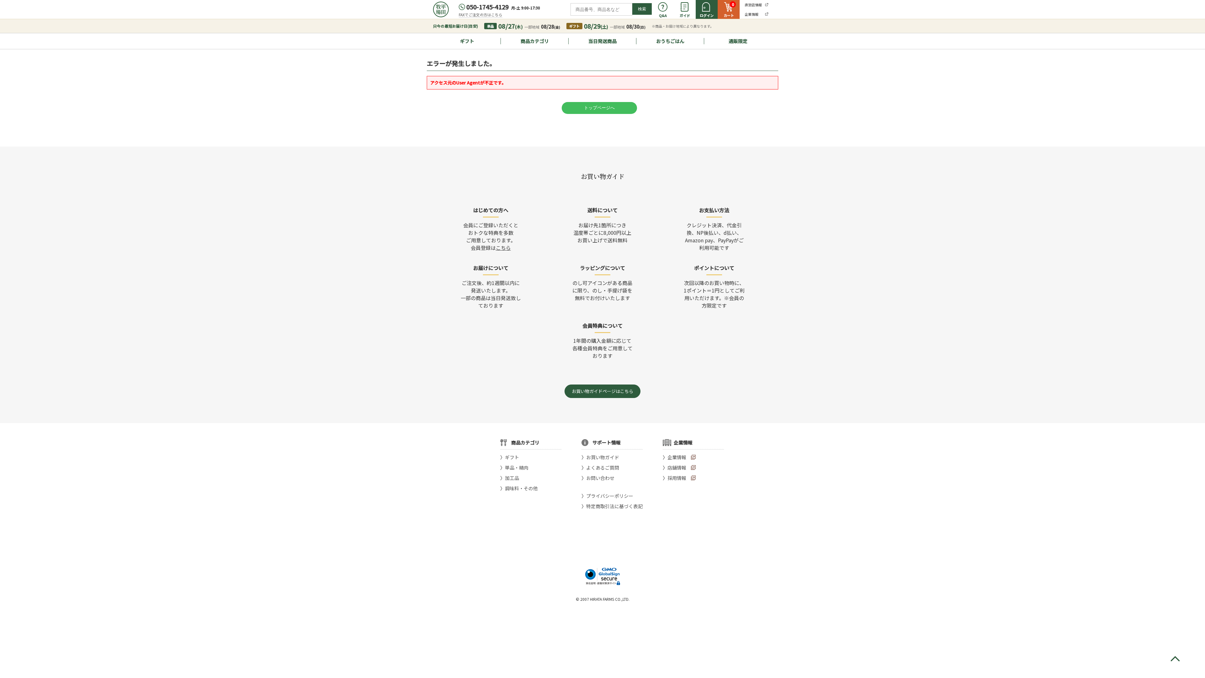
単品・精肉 (516, 467)
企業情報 (676, 457)
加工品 (512, 478)
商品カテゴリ (535, 41)
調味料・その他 (521, 488)
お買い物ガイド (602, 457)
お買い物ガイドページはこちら (602, 391)
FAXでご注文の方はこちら (480, 14)
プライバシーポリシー (609, 495)
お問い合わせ (600, 478)
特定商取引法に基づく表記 (614, 506)
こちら (503, 247)
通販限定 (738, 41)
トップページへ (599, 107)
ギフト (467, 41)
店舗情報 (676, 467)
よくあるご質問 (602, 467)
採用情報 (676, 478)
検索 (642, 9)
